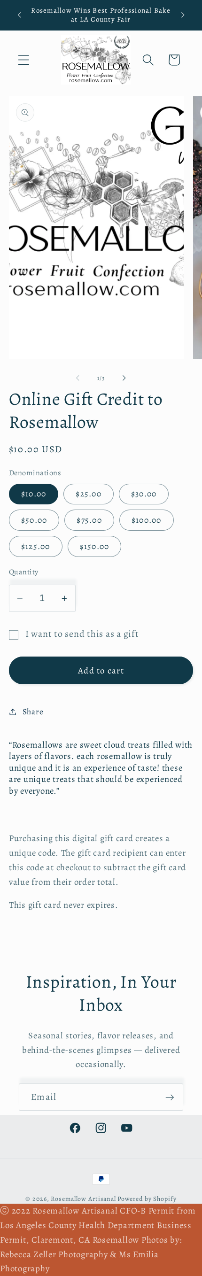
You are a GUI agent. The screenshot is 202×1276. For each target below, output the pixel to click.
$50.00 (34, 520)
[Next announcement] (182, 15)
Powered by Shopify (147, 1198)
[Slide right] (124, 377)
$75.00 (89, 520)
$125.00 (35, 546)
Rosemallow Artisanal (83, 1198)
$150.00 (94, 546)
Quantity (24, 572)
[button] (24, 60)
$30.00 (144, 493)
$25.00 (88, 493)
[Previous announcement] (19, 15)
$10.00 (34, 493)
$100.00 (147, 520)
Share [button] (33, 711)
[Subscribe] (170, 1097)
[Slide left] (78, 377)
